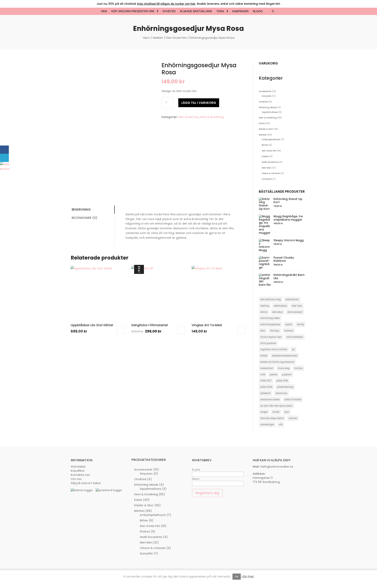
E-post (196, 469)
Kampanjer (240, 11)
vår (281, 424)
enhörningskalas (270, 324)
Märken (158, 38)
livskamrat (266, 368)
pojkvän (287, 374)
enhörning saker (270, 318)
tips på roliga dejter (272, 418)
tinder (276, 411)
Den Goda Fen (176, 38)
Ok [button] (236, 576)
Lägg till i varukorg (198, 103)
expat (288, 324)
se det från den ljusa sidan (276, 405)
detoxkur (277, 312)
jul (293, 349)
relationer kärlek (270, 399)
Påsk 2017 (266, 380)
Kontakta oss (80, 475)
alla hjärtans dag (270, 299)
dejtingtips (280, 305)
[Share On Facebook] (4, 150)
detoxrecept (295, 312)
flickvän (288, 330)
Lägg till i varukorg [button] (120, 330)
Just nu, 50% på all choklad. (146, 4)
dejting (264, 305)
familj (300, 324)
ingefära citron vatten (273, 349)
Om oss (76, 479)
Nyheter (169, 11)
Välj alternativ (241, 330)
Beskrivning (81, 209)
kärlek (263, 355)
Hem (104, 11)
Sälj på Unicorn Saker (86, 483)
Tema (220, 11)
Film (262, 330)
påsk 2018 (282, 380)
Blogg (258, 11)
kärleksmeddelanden (284, 355)
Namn (195, 478)
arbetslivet (292, 299)
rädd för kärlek (292, 399)
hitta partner (268, 343)
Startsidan (78, 467)
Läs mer (248, 576)
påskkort (265, 393)
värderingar (267, 424)
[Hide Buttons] (5, 169)
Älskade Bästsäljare (196, 11)
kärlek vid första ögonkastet (277, 362)
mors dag (283, 368)
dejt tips (297, 305)
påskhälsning (285, 387)
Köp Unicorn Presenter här (132, 11)
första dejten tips (271, 337)
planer (273, 374)
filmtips (274, 330)
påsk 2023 (266, 387)
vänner (293, 418)
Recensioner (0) (84, 218)
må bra (298, 368)
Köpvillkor (78, 471)
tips (286, 411)
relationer (281, 393)
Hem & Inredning (212, 117)
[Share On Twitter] (4, 158)
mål (262, 374)
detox (263, 312)
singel (264, 411)
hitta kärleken (294, 337)
